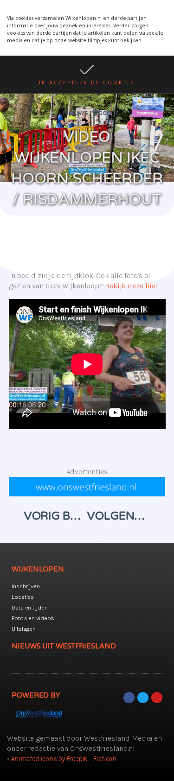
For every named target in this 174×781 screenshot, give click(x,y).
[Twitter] (142, 697)
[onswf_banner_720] (87, 493)
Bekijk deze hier (131, 285)
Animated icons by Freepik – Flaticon (63, 758)
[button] (87, 74)
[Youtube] (156, 697)
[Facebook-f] (129, 697)
